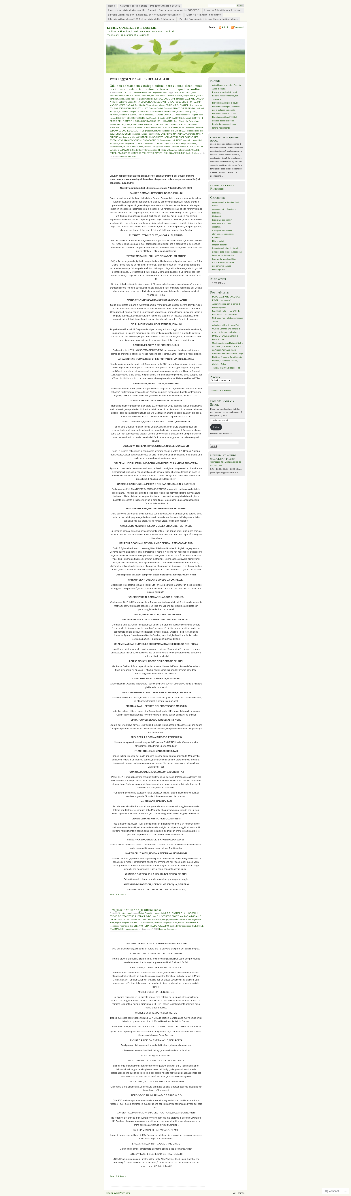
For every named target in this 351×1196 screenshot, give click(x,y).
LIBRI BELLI (180, 131)
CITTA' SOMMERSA (143, 102)
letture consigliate (162, 131)
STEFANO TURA (141, 926)
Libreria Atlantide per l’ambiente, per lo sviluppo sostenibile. (145, 15)
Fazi (116, 108)
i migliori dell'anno (159, 92)
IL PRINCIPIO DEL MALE (146, 916)
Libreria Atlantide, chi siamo (203, 15)
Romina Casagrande (153, 147)
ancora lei (145, 95)
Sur (133, 150)
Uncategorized (124, 913)
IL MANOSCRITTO (192, 118)
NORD (179, 140)
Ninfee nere (148, 923)
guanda (193, 111)
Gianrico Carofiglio (127, 111)
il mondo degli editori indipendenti (226, 248)
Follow (216, 427)
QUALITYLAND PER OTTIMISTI (149, 143)
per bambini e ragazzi (221, 266)
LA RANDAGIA (190, 916)
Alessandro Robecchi (119, 95)
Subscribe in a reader (221, 390)
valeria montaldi (131, 929)
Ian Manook (151, 118)
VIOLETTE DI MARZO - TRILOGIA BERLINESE (163, 153)
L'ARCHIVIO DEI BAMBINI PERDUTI (170, 124)
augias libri (188, 95)
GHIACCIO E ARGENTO (184, 108)
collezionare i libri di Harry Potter (226, 325)
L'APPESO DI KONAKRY (142, 124)
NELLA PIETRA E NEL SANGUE (179, 137)
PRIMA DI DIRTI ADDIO (188, 923)
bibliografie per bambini (222, 220)
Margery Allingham (170, 919)
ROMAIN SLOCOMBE (133, 147)
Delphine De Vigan (143, 105)
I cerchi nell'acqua (145, 115)
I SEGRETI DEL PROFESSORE (130, 118)
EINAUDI (184, 105)
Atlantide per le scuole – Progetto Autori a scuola (150, 6)
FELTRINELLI (125, 108)
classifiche (217, 227)
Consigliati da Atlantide (222, 230)
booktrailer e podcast (221, 223)
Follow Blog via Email (222, 402)
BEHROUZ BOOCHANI (164, 99)
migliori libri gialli (122, 923)
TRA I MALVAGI (117, 929)
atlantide (178, 95)
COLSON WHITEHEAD (163, 102)
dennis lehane (158, 105)
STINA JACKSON (195, 147)
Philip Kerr (129, 143)
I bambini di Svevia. (127, 115)
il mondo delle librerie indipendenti (226, 252)
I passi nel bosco (182, 115)
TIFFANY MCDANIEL (167, 150)
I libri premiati (218, 241)
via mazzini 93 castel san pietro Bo (225, 462)
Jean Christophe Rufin (183, 121)
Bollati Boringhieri (146, 913)
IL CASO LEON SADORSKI (170, 118)
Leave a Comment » (127, 156)
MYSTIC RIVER (156, 137)
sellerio (183, 147)
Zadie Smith (191, 153)
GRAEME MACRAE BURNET (163, 111)
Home (111, 6)
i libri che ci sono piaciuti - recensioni (134, 92)
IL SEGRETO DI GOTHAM (171, 916)
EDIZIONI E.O (172, 105)
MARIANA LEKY (180, 134)
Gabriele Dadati (156, 108)
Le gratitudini (147, 131)
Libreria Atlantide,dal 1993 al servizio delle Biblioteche (141, 19)
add (194, 92)
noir (173, 140)
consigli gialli (160, 913)
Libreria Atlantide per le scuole (223, 10)
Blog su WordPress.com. (118, 1193)
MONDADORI (142, 137)
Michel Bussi (185, 919)
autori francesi (131, 99)
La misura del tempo (152, 127)
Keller (127, 124)
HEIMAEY (114, 115)
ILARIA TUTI (167, 121)
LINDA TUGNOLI (123, 134)
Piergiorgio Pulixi (170, 923)
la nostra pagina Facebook (222, 186)
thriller (138, 150)
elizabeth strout (195, 105)
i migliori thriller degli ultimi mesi (135, 910)
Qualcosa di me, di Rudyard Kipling (227, 343)
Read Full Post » (118, 894)
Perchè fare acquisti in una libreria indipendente (209, 19)
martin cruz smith (127, 137)
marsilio (191, 134)
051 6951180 (216, 465)
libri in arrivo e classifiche (223, 262)
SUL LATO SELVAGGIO (120, 150)
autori (121, 99)
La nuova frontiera (170, 127)
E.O (169, 913)
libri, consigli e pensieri (132, 27)
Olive (121, 143)
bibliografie (217, 216)
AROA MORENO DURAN (162, 95)
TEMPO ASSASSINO (159, 926)
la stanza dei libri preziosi (223, 255)
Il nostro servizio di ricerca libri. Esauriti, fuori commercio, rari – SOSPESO (153, 10)
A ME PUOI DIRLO (182, 92)
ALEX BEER (135, 95)
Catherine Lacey (126, 102)
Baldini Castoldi (145, 99)
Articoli (225, 27)
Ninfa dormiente (164, 140)
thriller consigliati (149, 150)
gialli (198, 108)
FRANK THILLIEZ (140, 108)
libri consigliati (193, 131)
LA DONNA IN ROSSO (132, 127)
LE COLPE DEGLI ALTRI (130, 131)
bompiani (180, 99)
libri (172, 131)
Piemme (158, 923)
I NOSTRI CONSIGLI (163, 115)
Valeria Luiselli (184, 150)
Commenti (239, 27)
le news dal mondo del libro (224, 259)
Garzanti (167, 108)
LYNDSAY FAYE (154, 919)
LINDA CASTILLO (138, 919)
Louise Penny (147, 134)
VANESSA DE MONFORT (129, 153)
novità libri (187, 140)
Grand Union (183, 111)
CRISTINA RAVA (126, 105)
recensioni (191, 143)
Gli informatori (143, 111)
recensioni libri (116, 147)
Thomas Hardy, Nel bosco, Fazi (226, 368)
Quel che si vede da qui (175, 143)
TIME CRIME (197, 926)
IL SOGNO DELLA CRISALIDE (146, 121)
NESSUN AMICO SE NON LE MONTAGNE (137, 140)
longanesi (136, 134)
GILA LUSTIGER (188, 913)
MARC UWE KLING (163, 134)
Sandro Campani (171, 147)
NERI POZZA (136, 923)
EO (111, 108)
